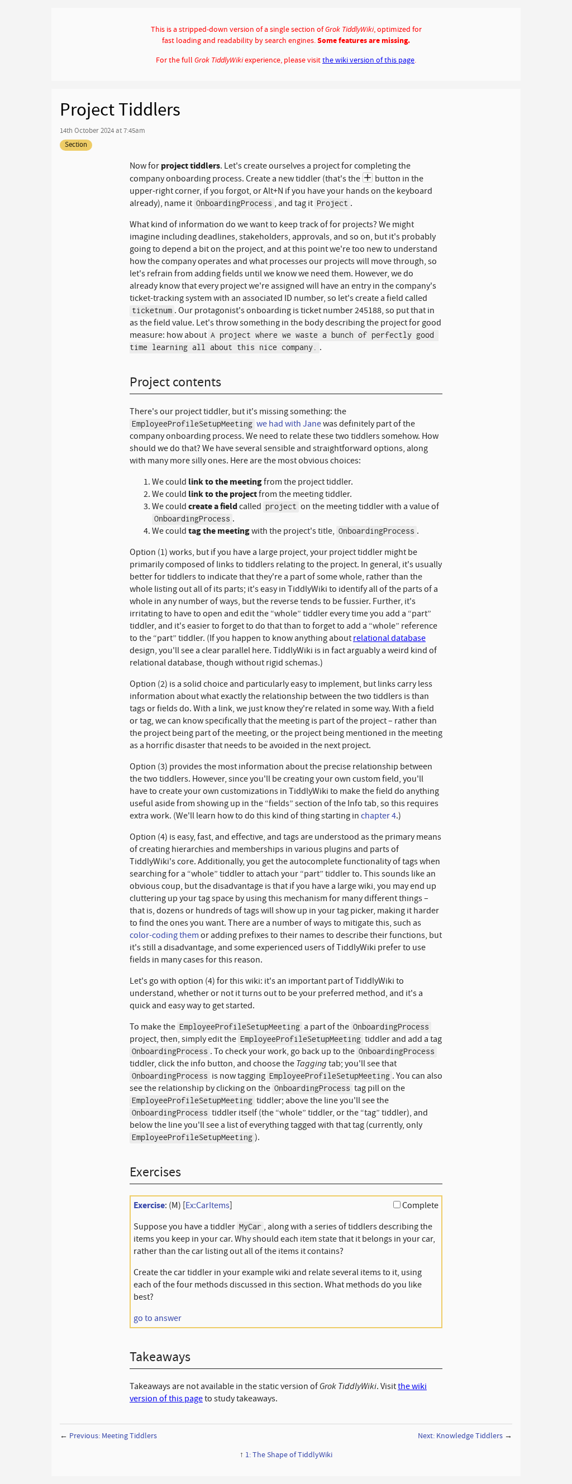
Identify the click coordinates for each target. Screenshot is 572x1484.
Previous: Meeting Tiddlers (113, 1435)
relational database (389, 638)
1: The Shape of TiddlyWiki (288, 1454)
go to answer (158, 1318)
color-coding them (164, 935)
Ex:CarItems (207, 1205)
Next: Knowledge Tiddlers (460, 1435)
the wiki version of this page (368, 60)
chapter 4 (378, 815)
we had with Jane (288, 423)
